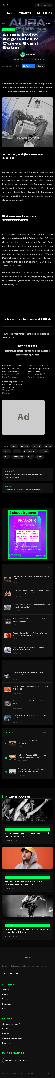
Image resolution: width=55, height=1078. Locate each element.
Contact (6, 1033)
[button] (5, 5)
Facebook (29, 66)
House (12, 23)
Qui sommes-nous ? (11, 1024)
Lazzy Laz (37, 446)
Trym (30, 456)
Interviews (24, 13)
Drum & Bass (7, 1004)
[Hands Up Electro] (5, 5)
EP (8, 829)
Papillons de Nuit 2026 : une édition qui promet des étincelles (38, 368)
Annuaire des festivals (12, 1038)
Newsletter (7, 1043)
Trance (5, 999)
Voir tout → (42, 664)
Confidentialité (47, 1073)
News (8, 13)
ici (13, 337)
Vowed (40, 456)
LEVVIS (48, 446)
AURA (14, 446)
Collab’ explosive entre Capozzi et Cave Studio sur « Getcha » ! (13, 384)
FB (11, 974)
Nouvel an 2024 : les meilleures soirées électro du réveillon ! (11, 368)
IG (5, 974)
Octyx (17, 451)
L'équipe (5, 1029)
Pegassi (44, 451)
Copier (40, 66)
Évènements (44, 13)
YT (17, 974)
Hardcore (6, 1009)
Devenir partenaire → (16, 1060)
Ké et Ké (24, 446)
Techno (5, 989)
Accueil (5, 23)
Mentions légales (33, 1073)
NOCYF (7, 451)
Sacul (6, 456)
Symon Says (18, 456)
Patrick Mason (30, 451)
